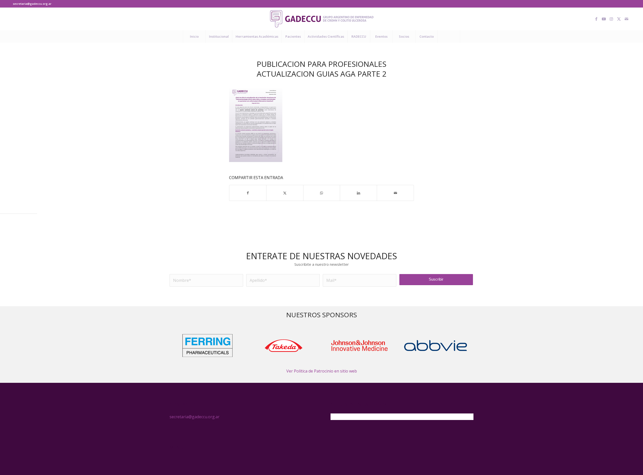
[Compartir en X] (284, 193)
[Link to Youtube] (604, 19)
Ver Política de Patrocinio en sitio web (321, 371)
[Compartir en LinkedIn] (358, 193)
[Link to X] (619, 19)
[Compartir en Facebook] (247, 193)
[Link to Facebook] (596, 19)
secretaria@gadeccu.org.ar (32, 4)
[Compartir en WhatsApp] (321, 193)
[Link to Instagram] (611, 19)
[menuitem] (194, 36)
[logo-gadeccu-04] (321, 19)
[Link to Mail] (626, 19)
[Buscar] (449, 36)
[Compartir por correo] (395, 193)
